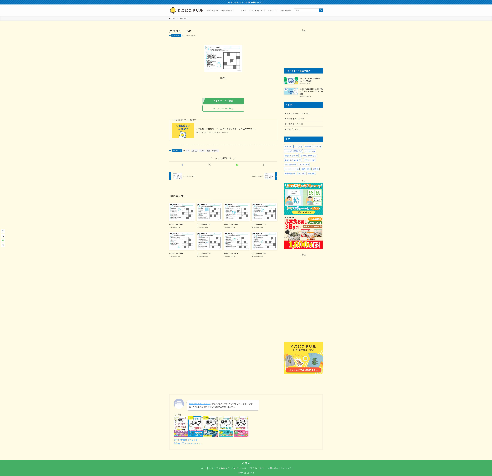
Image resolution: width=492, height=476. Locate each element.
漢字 (301, 173)
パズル (202, 151)
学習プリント (294, 129)
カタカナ (194, 151)
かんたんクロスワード (298, 113)
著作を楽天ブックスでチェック (188, 443)
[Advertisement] (223, 85)
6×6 (308, 146)
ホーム (203, 468)
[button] (182, 165)
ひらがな (310, 151)
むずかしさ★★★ (293, 160)
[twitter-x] (242, 463)
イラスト (309, 160)
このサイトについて (238, 468)
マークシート (292, 169)
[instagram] (246, 463)
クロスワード (176, 35)
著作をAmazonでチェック (186, 439)
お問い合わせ (273, 468)
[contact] (249, 463)
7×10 (317, 146)
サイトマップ (286, 468)
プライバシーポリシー (257, 468)
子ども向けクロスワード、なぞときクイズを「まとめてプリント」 (226, 129)
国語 (208, 151)
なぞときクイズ (295, 118)
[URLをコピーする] (264, 165)
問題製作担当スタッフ (199, 403)
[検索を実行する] (321, 10)
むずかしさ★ (291, 155)
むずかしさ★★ (308, 155)
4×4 (288, 146)
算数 (311, 173)
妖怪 (316, 169)
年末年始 (215, 151)
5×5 (187, 151)
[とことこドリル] (187, 10)
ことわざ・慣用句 (293, 151)
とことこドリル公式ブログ (219, 468)
